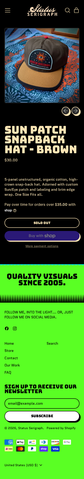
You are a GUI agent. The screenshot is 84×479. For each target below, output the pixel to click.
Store (9, 350)
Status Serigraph (30, 428)
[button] (67, 10)
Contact (11, 358)
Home (9, 343)
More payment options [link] (42, 246)
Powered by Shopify (61, 428)
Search (52, 343)
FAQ (7, 372)
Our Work (12, 365)
